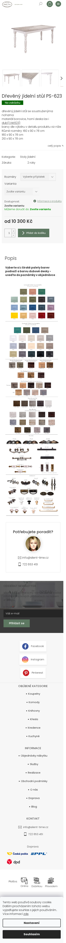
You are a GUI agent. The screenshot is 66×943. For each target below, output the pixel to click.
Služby (34, 764)
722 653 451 (30, 564)
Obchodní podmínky (34, 781)
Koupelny (34, 693)
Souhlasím (32, 934)
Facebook (37, 646)
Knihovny (34, 710)
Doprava (34, 798)
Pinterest (37, 672)
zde (26, 914)
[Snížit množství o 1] (13, 235)
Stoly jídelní (27, 157)
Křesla (34, 719)
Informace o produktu (49, 201)
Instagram (37, 659)
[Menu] (58, 3)
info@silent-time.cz (35, 558)
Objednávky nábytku (34, 755)
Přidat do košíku (36, 233)
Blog (34, 806)
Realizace (34, 772)
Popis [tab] (11, 258)
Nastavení (32, 923)
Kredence (34, 727)
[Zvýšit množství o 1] (13, 231)
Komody (34, 702)
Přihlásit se (16, 623)
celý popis (54, 146)
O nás (34, 789)
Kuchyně (34, 736)
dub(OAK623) (11, 123)
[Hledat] (40, 3)
